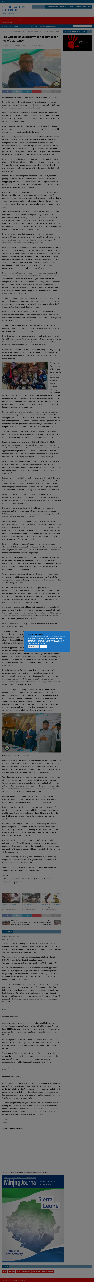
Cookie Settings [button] (33, 647)
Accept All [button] (43, 647)
